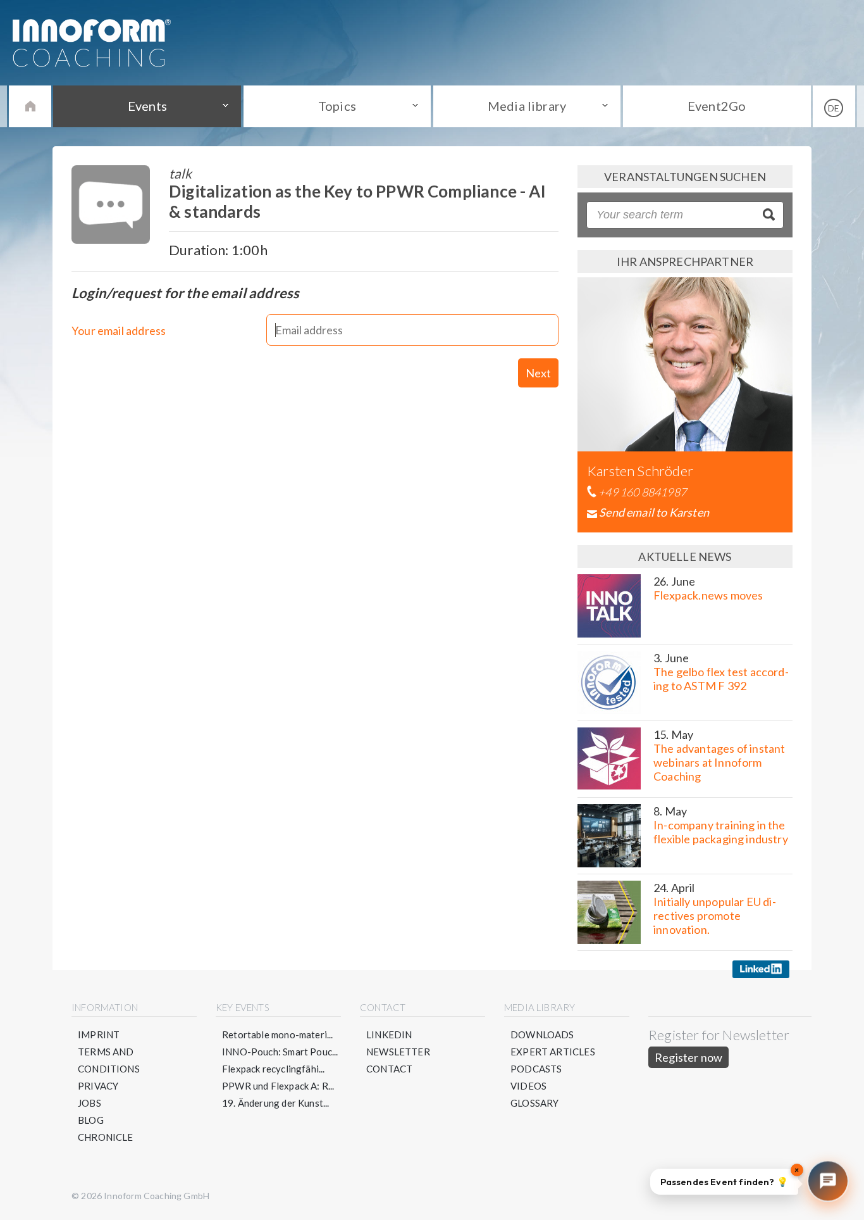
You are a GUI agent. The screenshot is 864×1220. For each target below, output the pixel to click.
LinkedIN (389, 1034)
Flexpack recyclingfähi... (273, 1068)
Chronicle (105, 1137)
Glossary (534, 1103)
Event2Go (717, 105)
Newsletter (398, 1051)
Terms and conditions (109, 1060)
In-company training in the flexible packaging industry (720, 832)
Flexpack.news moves (708, 595)
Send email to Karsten (654, 512)
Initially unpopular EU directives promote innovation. (714, 915)
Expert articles (552, 1051)
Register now (688, 1057)
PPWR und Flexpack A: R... (278, 1085)
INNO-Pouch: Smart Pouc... (280, 1051)
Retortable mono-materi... (277, 1034)
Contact (389, 1068)
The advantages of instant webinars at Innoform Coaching (719, 762)
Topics (337, 105)
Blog (91, 1120)
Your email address (118, 330)
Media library (527, 105)
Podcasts (536, 1068)
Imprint (99, 1034)
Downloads (542, 1034)
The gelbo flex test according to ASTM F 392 (721, 679)
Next (538, 373)
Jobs (89, 1103)
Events (147, 105)
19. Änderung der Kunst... (276, 1103)
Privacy (98, 1085)
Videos (528, 1085)
